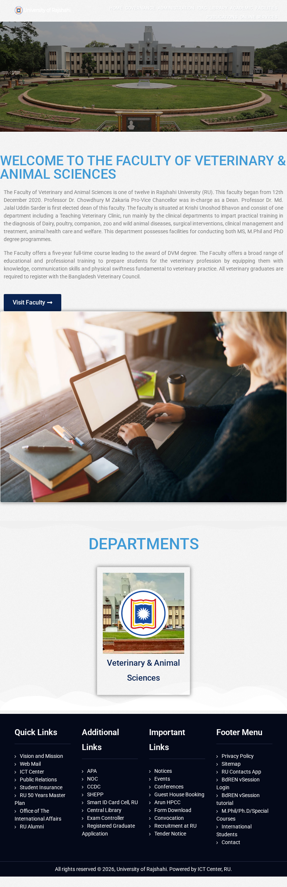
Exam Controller (105, 818)
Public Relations (38, 780)
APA (92, 771)
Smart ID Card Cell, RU (112, 802)
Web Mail (30, 764)
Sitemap (231, 764)
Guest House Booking (179, 794)
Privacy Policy (238, 756)
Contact (231, 842)
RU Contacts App (241, 772)
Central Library (104, 810)
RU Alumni (32, 827)
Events (162, 779)
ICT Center (32, 772)
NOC (92, 779)
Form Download (172, 810)
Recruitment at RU (175, 826)
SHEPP (95, 794)
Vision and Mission (41, 756)
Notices (163, 771)
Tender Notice (170, 834)
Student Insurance (41, 787)
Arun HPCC (167, 802)
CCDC (94, 787)
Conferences (168, 787)
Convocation (169, 818)
